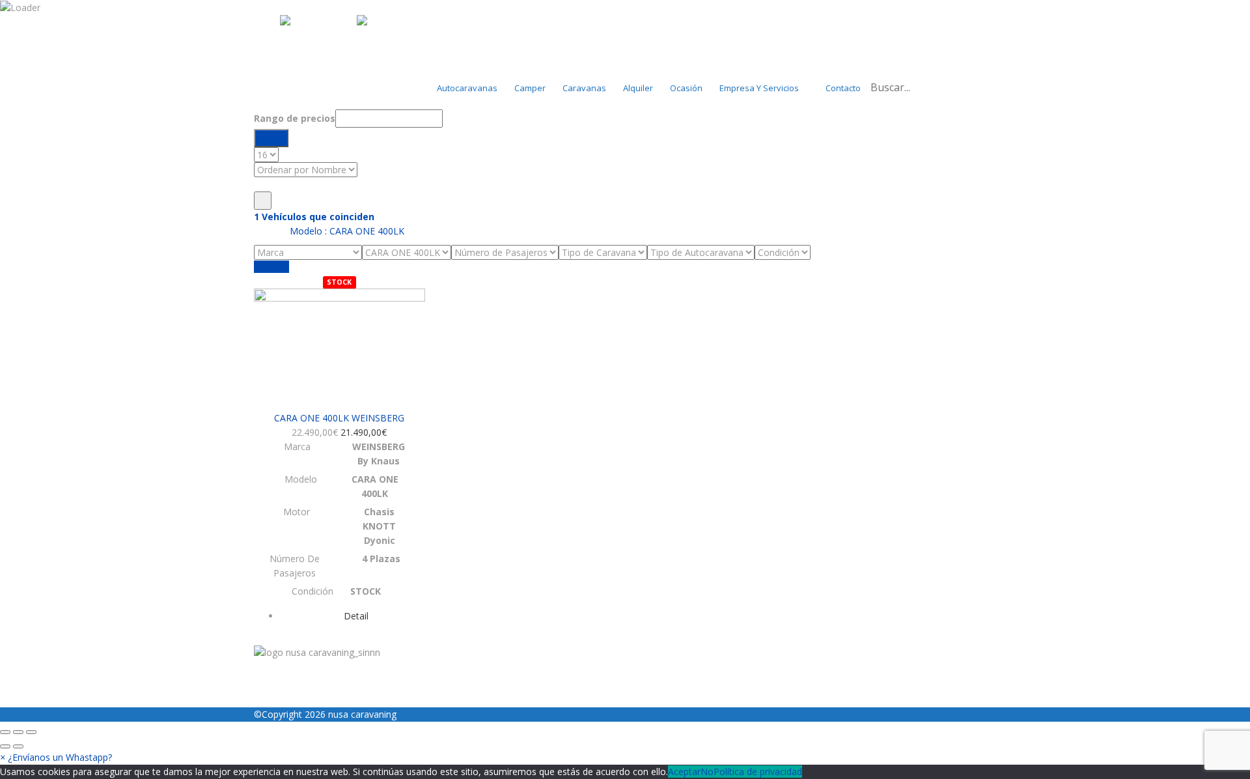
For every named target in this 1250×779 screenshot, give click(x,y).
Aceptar (684, 771)
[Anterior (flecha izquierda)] (5, 746)
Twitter (322, 636)
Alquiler (638, 88)
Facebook (367, 636)
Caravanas (584, 88)
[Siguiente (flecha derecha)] (18, 746)
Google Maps (426, 636)
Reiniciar (271, 267)
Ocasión (686, 88)
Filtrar (271, 138)
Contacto (843, 88)
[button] (56, 757)
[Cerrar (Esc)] (5, 732)
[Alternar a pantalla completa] (18, 732)
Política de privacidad (758, 771)
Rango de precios (294, 118)
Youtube (481, 636)
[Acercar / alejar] (31, 732)
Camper (530, 88)
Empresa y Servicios (759, 88)
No (707, 771)
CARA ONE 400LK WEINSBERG (339, 418)
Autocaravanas (467, 88)
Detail (356, 616)
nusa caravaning (362, 714)
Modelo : (345, 231)
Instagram (275, 636)
